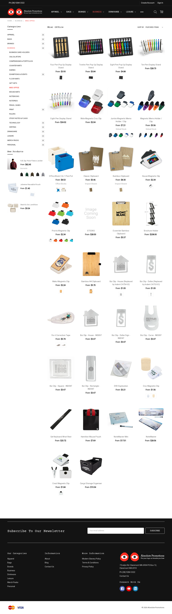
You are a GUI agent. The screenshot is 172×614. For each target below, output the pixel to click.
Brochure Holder (151, 231)
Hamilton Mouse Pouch (91, 437)
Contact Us (49, 567)
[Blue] (58, 189)
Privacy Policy (88, 567)
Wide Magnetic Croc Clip (91, 118)
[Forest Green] (27, 174)
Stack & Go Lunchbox (29, 205)
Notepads (13, 101)
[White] (63, 189)
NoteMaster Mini (121, 437)
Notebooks (14, 96)
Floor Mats (14, 79)
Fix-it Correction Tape (61, 335)
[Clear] (32, 194)
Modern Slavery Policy (91, 559)
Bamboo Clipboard (121, 176)
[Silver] (121, 294)
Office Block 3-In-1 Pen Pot (61, 176)
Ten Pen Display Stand (151, 65)
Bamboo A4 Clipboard (91, 281)
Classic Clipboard (91, 176)
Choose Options (61, 55)
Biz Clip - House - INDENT (91, 335)
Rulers (12, 114)
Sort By (140, 27)
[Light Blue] (71, 240)
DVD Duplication (121, 386)
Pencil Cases (14, 105)
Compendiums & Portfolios (21, 61)
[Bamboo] (61, 291)
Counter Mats (15, 66)
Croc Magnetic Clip (151, 386)
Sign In (160, 3)
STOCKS (91, 231)
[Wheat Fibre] (153, 395)
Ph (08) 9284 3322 (16, 3)
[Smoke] (58, 345)
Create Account (147, 3)
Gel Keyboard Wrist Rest (61, 437)
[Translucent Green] (121, 135)
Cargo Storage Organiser (91, 483)
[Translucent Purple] (156, 135)
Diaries (12, 70)
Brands (82, 12)
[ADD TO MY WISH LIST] (69, 39)
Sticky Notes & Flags (18, 118)
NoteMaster (151, 437)
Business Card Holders (19, 52)
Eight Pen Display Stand (61, 118)
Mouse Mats (14, 92)
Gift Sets (13, 83)
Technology (14, 123)
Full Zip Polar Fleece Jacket (31, 161)
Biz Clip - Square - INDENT (61, 386)
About (47, 559)
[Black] (21, 174)
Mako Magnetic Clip (61, 281)
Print (11, 109)
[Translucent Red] (161, 135)
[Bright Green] (66, 240)
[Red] (61, 240)
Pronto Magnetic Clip (61, 231)
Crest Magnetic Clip (60, 483)
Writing (12, 127)
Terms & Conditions (90, 563)
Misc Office (14, 88)
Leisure (130, 12)
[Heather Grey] (43, 174)
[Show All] (142, 12)
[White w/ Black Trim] (131, 135)
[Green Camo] (32, 174)
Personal (11, 145)
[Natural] (91, 189)
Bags (69, 12)
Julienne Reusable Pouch (30, 184)
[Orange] (55, 240)
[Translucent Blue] (115, 135)
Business (97, 12)
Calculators (15, 57)
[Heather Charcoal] (37, 174)
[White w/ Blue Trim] (126, 135)
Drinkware (114, 12)
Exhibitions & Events (18, 74)
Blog (47, 563)
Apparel (55, 12)
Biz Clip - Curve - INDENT (151, 335)
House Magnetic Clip (151, 176)
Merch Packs (13, 140)
